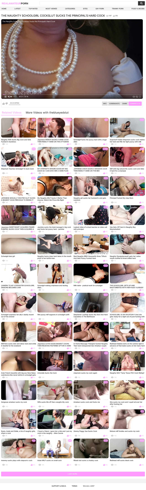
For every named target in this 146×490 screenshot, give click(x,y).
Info (104, 103)
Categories (70, 9)
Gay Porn (100, 9)
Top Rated (33, 9)
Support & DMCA (59, 486)
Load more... (73, 474)
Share (124, 103)
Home (4, 9)
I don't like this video (6, 103)
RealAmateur (15, 3)
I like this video (3, 103)
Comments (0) (135, 103)
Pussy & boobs (138, 9)
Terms (74, 486)
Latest (17, 9)
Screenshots (114, 103)
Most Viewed (51, 9)
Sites (85, 9)
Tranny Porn (117, 9)
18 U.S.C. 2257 (88, 486)
